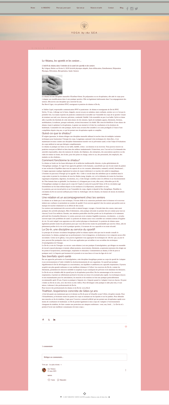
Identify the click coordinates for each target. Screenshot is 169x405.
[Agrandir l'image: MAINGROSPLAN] (52, 85)
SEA (94, 32)
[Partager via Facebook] (43, 320)
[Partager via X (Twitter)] (49, 320)
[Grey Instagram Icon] (132, 8)
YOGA (75, 32)
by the (86, 32)
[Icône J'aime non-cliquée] (48, 380)
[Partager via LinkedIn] (54, 320)
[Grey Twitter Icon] (136, 8)
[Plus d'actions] (125, 370)
